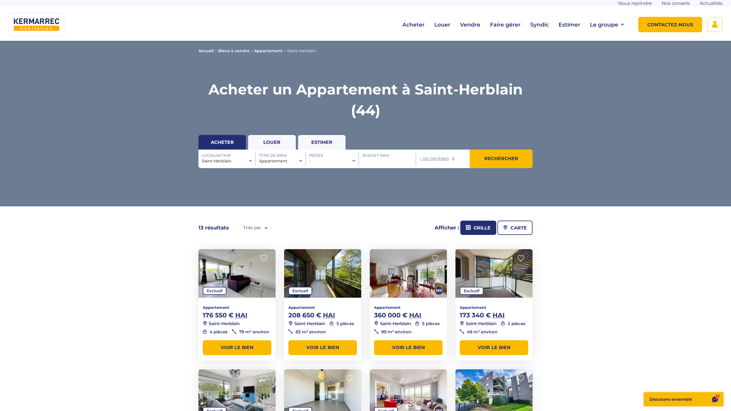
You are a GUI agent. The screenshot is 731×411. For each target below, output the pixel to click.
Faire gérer (505, 24)
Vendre (470, 24)
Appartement (268, 50)
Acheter (413, 24)
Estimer (569, 24)
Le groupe (604, 24)
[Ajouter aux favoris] (265, 258)
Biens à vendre (234, 50)
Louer (442, 24)
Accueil (206, 50)
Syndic (539, 24)
